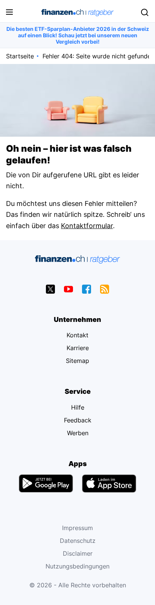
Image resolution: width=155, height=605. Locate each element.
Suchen (144, 12)
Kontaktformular (87, 226)
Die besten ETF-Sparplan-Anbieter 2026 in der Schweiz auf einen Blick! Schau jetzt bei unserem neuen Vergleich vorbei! (77, 35)
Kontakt (77, 335)
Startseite (20, 56)
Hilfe (77, 407)
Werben (77, 433)
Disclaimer (78, 553)
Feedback (77, 420)
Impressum (77, 528)
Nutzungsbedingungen (77, 566)
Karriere (78, 348)
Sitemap (77, 360)
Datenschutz (78, 540)
